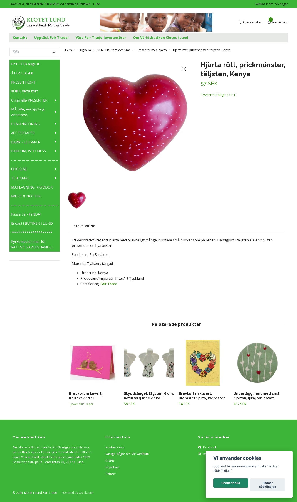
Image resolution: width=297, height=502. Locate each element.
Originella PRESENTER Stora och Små (104, 50)
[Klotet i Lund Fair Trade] (44, 22)
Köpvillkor (112, 467)
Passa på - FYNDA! (26, 214)
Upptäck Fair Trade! (51, 37)
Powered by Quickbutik (77, 492)
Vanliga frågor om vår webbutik (127, 454)
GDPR (109, 460)
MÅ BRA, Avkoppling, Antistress (28, 112)
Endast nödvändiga (267, 484)
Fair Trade (108, 283)
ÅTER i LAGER (22, 73)
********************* (31, 232)
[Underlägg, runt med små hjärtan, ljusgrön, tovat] (258, 363)
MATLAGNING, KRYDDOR (32, 187)
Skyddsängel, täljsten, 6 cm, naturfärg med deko (149, 396)
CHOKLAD (19, 169)
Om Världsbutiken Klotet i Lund (160, 37)
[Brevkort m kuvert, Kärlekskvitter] (94, 363)
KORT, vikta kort (24, 91)
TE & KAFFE (20, 178)
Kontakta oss (114, 447)
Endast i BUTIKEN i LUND (32, 223)
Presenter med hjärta (152, 50)
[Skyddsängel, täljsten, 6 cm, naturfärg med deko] (149, 363)
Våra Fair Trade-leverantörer (101, 37)
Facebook (209, 447)
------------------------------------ (34, 160)
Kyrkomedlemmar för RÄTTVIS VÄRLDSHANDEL (32, 244)
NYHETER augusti (25, 64)
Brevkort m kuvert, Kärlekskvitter (85, 396)
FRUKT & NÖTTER (26, 196)
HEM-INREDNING (25, 124)
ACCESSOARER (23, 133)
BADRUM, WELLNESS (28, 151)
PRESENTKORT (23, 82)
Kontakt (20, 37)
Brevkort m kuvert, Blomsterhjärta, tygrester (202, 396)
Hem (68, 50)
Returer (110, 474)
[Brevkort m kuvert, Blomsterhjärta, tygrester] (204, 363)
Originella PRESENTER (29, 100)
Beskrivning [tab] (84, 226)
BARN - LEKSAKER (25, 142)
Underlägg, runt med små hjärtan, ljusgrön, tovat (256, 396)
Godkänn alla (230, 483)
